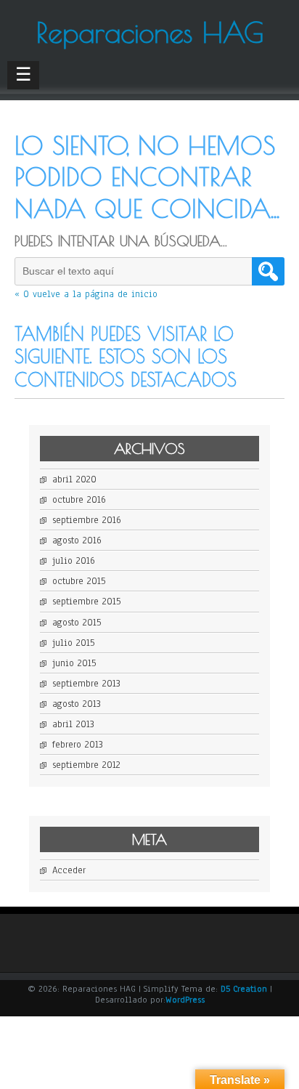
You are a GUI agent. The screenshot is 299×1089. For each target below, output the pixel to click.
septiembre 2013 (86, 683)
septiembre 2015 (86, 601)
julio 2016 (73, 560)
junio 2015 (74, 663)
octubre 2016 (79, 499)
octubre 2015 (78, 581)
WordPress (185, 999)
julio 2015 (73, 642)
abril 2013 (73, 724)
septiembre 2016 (86, 520)
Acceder (69, 870)
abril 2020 (74, 479)
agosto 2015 (76, 622)
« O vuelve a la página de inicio (86, 294)
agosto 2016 (77, 540)
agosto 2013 (76, 704)
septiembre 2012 (86, 765)
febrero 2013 (77, 744)
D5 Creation (244, 989)
